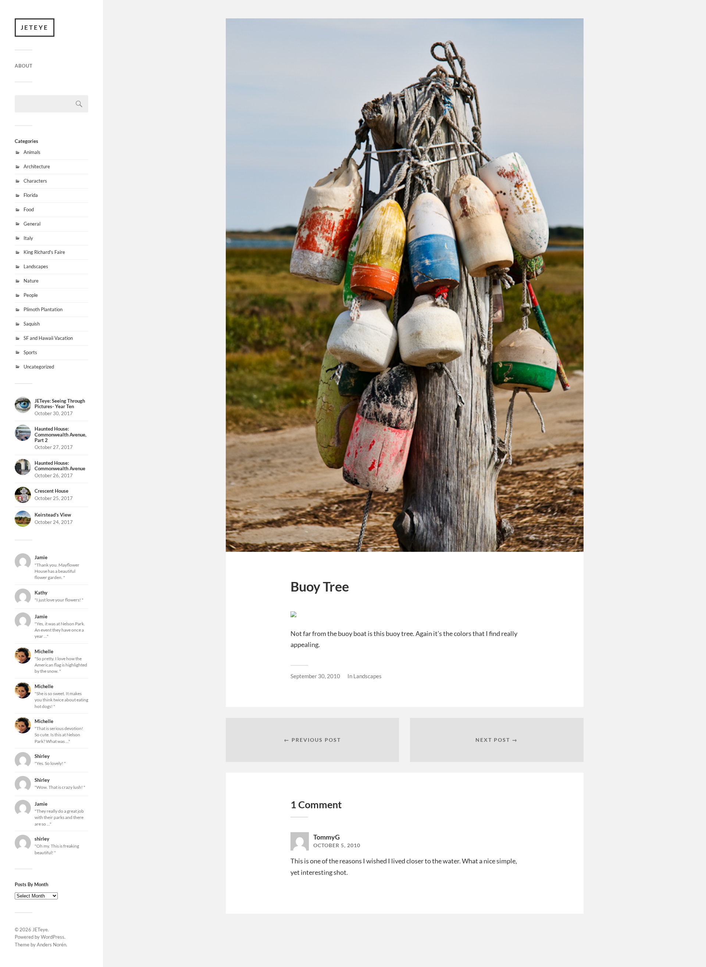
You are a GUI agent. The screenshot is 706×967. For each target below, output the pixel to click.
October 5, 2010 (336, 845)
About (24, 66)
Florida (31, 195)
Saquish (32, 324)
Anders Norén (51, 945)
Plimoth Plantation (43, 309)
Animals (32, 152)
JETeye (35, 27)
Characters (35, 181)
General (32, 224)
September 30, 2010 (315, 676)
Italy (28, 238)
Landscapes (36, 266)
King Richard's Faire (44, 252)
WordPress (52, 937)
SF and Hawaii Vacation (48, 338)
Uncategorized (39, 367)
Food (29, 209)
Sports (30, 352)
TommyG (326, 837)
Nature (31, 281)
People (31, 295)
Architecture (37, 166)
